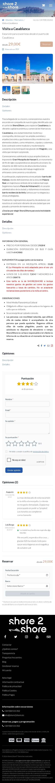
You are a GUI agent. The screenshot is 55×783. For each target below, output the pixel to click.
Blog (4, 661)
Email (8, 410)
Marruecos (19, 20)
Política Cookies (9, 690)
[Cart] (43, 5)
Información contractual (13, 682)
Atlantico (9, 20)
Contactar (6, 644)
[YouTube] (37, 637)
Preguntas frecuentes (12, 657)
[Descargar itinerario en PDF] (52, 345)
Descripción (7, 228)
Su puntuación (12, 437)
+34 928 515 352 (12, 711)
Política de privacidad (11, 686)
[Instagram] (26, 637)
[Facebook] (5, 637)
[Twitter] (15, 637)
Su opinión (10, 421)
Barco (7, 581)
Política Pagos (8, 694)
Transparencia (8, 653)
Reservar (46, 44)
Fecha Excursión (12, 570)
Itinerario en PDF (11, 49)
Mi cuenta (6, 670)
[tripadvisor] (49, 637)
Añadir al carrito (27, 593)
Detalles (6, 106)
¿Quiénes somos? (10, 649)
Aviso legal (6, 677)
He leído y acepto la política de (29, 451)
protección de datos (41, 451)
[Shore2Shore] (10, 5)
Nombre (9, 399)
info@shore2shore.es (14, 715)
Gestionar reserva (10, 666)
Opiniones (6, 110)
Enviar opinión (13, 470)
